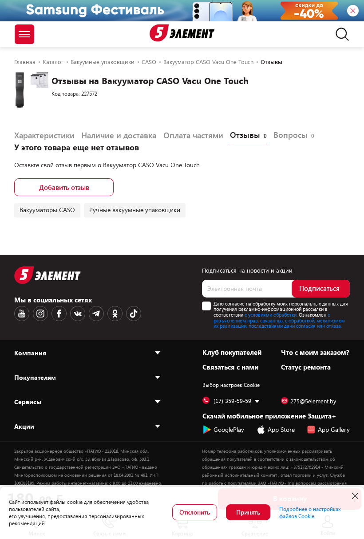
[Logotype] (182, 33)
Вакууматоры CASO (47, 209)
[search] (340, 34)
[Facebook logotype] (59, 313)
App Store (281, 429)
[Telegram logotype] (96, 313)
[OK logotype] (115, 313)
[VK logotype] (77, 313)
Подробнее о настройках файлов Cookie (310, 512)
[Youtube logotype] (21, 313)
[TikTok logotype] (133, 313)
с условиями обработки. (271, 314)
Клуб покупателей (231, 352)
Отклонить (194, 512)
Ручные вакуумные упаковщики (134, 209)
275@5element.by (313, 401)
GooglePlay (229, 429)
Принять (248, 512)
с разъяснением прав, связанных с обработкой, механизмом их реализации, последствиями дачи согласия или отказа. (279, 320)
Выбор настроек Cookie (231, 384)
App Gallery (334, 429)
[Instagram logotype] (40, 313)
